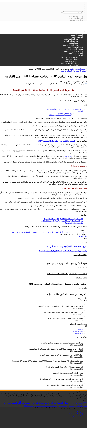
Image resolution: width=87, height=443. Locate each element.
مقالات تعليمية (62, 406)
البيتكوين (36, 403)
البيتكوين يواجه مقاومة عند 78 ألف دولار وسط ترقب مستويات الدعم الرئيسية (56, 349)
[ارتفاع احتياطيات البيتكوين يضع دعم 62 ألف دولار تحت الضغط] (60, 377)
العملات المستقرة (23, 232)
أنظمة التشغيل (73, 65)
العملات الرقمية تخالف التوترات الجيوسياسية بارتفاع (65, 318)
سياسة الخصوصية (76, 20)
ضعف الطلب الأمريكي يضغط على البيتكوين (68, 373)
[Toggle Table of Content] (85, 105)
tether (75, 232)
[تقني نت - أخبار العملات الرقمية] (75, 28)
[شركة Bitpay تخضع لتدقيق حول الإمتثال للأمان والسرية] (53, 310)
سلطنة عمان (71, 406)
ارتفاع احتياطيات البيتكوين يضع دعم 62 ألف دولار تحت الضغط (61, 379)
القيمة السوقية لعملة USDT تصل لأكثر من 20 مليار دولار (63, 219)
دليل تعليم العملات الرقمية (73, 51)
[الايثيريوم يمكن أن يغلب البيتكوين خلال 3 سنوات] (68, 290)
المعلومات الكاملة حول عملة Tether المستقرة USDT (56, 141)
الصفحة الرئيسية (77, 35)
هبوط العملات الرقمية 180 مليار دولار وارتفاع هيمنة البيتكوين (62, 221)
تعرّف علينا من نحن (76, 16)
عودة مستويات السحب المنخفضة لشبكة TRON (67, 274)
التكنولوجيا (79, 55)
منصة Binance (28, 406)
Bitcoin (73, 403)
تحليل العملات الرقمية (71, 45)
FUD (68, 232)
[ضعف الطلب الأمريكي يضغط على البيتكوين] (67, 371)
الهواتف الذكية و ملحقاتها (70, 57)
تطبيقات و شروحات (72, 59)
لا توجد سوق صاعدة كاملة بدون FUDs (60, 115)
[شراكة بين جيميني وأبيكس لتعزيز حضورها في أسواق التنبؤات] (61, 341)
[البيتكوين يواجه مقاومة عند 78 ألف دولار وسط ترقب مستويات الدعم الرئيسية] (55, 347)
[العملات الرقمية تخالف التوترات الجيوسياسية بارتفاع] (64, 316)
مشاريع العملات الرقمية (74, 49)
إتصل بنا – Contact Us (75, 18)
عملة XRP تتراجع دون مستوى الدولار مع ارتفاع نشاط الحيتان (61, 355)
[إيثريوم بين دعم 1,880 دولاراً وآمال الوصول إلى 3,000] (64, 365)
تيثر (12, 232)
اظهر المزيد (83, 236)
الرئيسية (84, 69)
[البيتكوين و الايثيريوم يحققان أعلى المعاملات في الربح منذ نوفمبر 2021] (62, 280)
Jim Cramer (68, 156)
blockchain (80, 403)
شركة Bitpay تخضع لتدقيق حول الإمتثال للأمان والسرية (63, 312)
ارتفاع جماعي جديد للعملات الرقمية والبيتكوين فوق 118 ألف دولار (60, 306)
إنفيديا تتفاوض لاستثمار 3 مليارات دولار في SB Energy (64, 385)
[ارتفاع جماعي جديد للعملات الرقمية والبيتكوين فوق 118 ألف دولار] (59, 304)
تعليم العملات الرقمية (75, 47)
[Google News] (81, 240)
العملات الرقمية (77, 37)
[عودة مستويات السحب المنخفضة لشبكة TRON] (69, 269)
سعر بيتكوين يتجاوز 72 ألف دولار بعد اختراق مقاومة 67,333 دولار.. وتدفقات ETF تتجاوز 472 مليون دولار (47, 361)
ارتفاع (42, 403)
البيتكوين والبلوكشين (75, 53)
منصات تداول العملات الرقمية (45, 406)
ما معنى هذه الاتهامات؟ (64, 113)
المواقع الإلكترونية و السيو (69, 63)
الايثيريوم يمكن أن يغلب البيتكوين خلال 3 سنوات (67, 294)
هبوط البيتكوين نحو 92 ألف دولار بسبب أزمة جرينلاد (65, 263)
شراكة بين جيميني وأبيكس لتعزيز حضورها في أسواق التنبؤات (61, 343)
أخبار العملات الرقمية (71, 39)
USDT (83, 232)
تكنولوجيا (78, 406)
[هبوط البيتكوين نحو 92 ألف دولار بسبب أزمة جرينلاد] (75, 259)
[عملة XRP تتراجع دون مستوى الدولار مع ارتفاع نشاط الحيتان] (61, 353)
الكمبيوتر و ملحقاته (72, 61)
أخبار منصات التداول (71, 41)
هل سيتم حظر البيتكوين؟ (74, 223)
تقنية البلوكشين (73, 43)
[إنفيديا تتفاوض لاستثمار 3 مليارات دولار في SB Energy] (63, 383)
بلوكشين (84, 406)
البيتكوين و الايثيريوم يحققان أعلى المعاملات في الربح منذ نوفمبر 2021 (58, 284)
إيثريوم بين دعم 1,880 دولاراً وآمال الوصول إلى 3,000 (64, 367)
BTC (85, 403)
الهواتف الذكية (7, 403)
